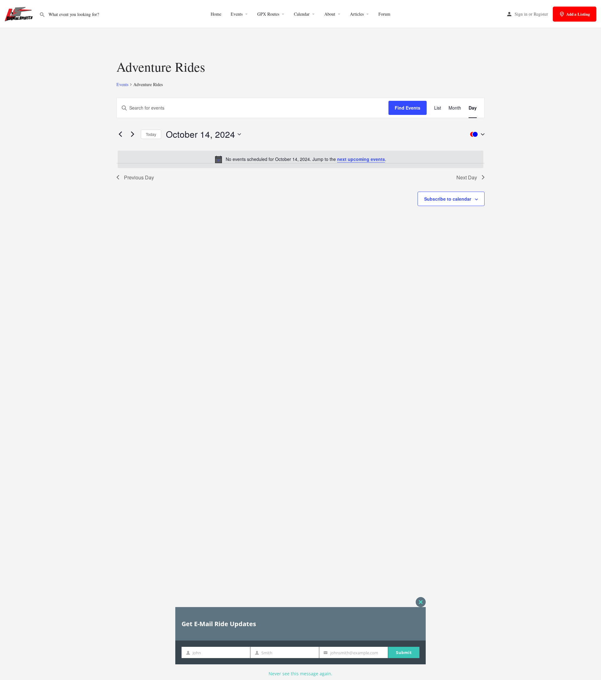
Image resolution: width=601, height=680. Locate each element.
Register (541, 14)
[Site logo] (19, 13)
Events (237, 14)
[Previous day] (120, 134)
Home (216, 14)
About (329, 14)
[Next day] (132, 134)
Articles (357, 14)
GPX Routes (268, 14)
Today (151, 134)
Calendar (302, 14)
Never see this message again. (300, 674)
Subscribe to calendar (447, 199)
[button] (476, 134)
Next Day (466, 177)
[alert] (300, 159)
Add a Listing (578, 14)
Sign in (521, 14)
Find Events (407, 108)
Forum (384, 14)
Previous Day (139, 177)
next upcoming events (361, 159)
